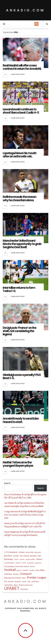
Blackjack (33, 556)
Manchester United (12, 578)
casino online (30, 559)
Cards (16, 559)
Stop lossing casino (26, 585)
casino (21, 559)
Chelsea (39, 559)
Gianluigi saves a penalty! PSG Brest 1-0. (22, 376)
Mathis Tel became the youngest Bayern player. (18, 464)
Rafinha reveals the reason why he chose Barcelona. (19, 198)
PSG (5, 581)
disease (18, 563)
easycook (30, 563)
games (19, 570)
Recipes (11, 581)
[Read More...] (5, 74)
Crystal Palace (9, 563)
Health (31, 570)
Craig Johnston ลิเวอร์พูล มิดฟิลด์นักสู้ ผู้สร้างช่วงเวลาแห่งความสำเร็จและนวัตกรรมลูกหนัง (25, 514)
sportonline (8, 585)
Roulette (18, 581)
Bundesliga (8, 559)
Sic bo (24, 581)
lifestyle (16, 574)
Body (39, 556)
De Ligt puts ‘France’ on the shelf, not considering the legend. (19, 331)
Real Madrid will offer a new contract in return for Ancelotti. (22, 67)
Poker (23, 578)
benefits (16, 556)
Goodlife (25, 570)
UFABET (11, 588)
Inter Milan (40, 570)
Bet (21, 556)
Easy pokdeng (9, 566)
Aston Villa (29, 552)
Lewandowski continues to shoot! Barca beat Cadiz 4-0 (21, 111)
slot (28, 581)
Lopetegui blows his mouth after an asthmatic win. (19, 154)
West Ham (24, 589)
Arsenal (22, 552)
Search (7, 483)
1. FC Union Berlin (11, 552)
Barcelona (8, 556)
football (10, 569)
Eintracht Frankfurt (22, 566)
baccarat (38, 552)
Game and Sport (18, 74)
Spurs (16, 585)
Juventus (8, 574)
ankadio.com (25, 10)
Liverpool (26, 573)
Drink (24, 563)
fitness (32, 566)
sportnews (35, 581)
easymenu (37, 563)
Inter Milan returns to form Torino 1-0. (19, 289)
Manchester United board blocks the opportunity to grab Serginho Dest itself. (22, 244)
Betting (26, 556)
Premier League (36, 577)
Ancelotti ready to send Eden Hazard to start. (21, 420)
